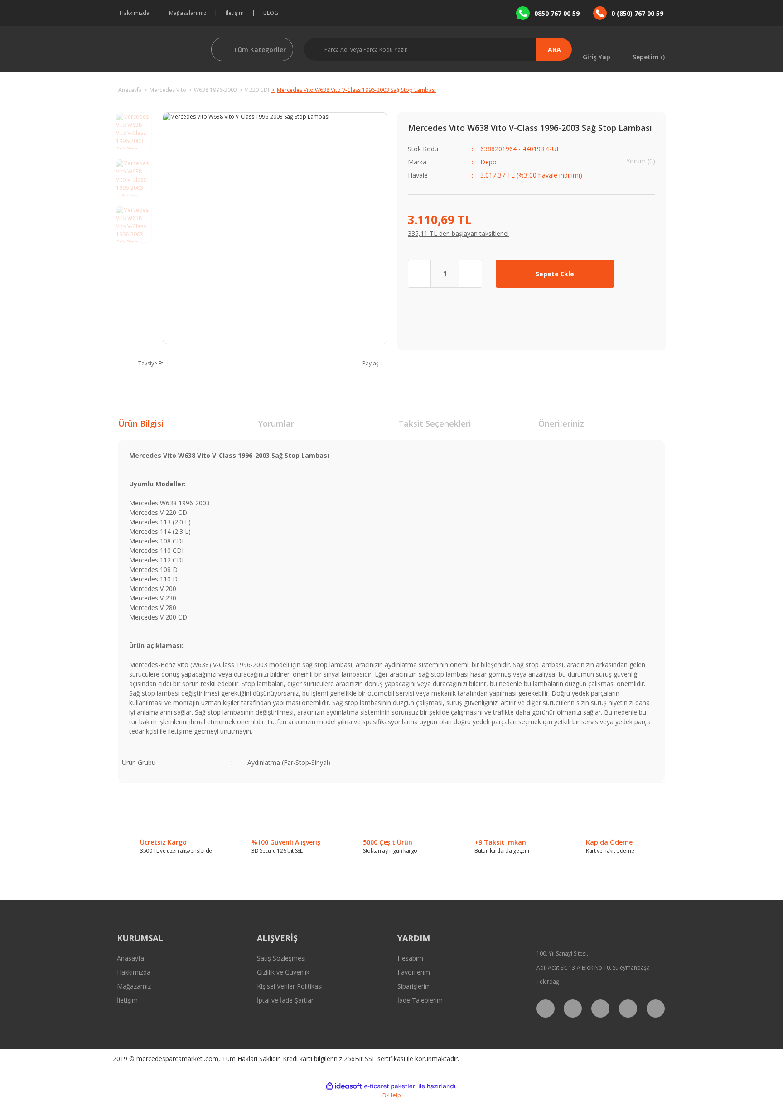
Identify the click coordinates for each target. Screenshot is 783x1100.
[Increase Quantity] (470, 273)
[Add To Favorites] (641, 274)
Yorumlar (276, 423)
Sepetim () (649, 56)
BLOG (270, 13)
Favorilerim (413, 972)
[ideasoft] (344, 1086)
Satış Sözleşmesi (281, 958)
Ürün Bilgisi (141, 423)
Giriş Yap (596, 56)
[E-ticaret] (390, 1086)
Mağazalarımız (187, 13)
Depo (488, 162)
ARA (554, 49)
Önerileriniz (561, 423)
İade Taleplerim (420, 1000)
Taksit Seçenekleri (434, 423)
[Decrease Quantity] (419, 273)
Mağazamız (134, 986)
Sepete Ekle (555, 273)
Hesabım (410, 958)
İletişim (235, 13)
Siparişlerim (414, 986)
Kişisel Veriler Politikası (290, 986)
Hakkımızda (135, 13)
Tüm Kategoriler (259, 49)
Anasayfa (130, 958)
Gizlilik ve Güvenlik (283, 972)
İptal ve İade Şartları (286, 1000)
